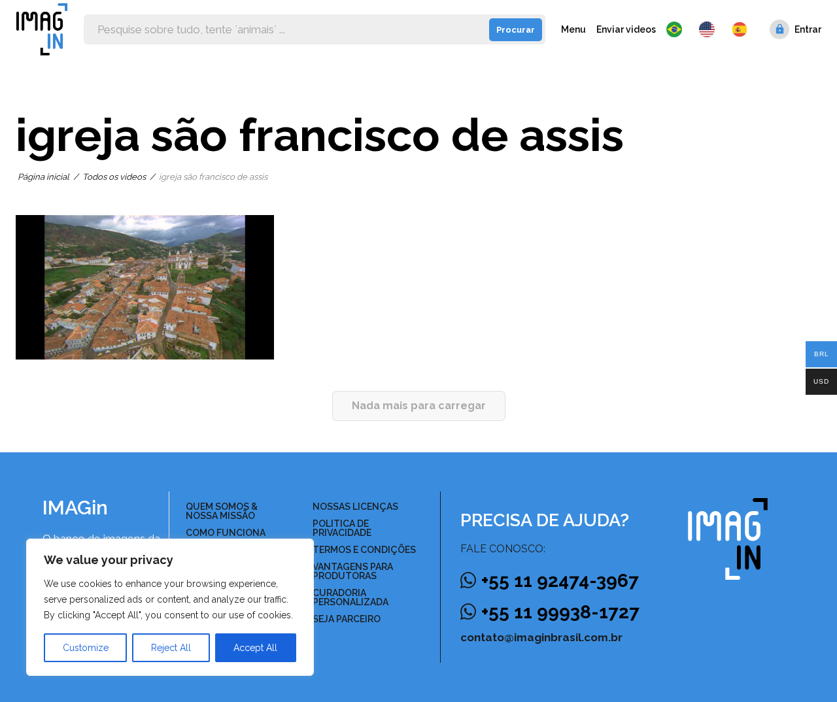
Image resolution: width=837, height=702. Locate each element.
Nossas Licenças (355, 506)
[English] (710, 29)
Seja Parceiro (347, 619)
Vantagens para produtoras (353, 571)
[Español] (740, 29)
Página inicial (43, 177)
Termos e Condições (364, 549)
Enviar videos (626, 29)
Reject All (171, 648)
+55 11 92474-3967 (560, 581)
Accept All (255, 648)
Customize (86, 648)
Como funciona (225, 532)
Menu (573, 29)
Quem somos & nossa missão (222, 511)
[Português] (677, 29)
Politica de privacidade (342, 528)
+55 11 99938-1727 (560, 612)
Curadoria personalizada (350, 597)
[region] (170, 607)
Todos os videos (114, 177)
